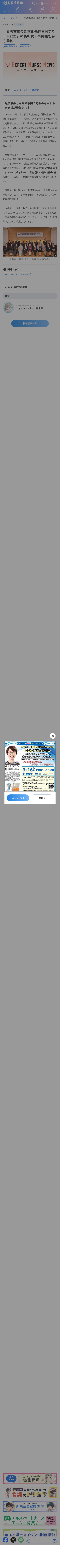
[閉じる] (53, 736)
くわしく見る (18, 798)
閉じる (42, 798)
